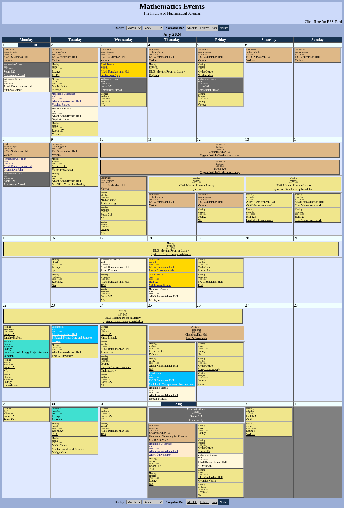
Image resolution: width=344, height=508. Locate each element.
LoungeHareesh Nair (11, 383)
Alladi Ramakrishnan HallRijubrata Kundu (18, 88)
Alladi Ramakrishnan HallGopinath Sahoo (66, 117)
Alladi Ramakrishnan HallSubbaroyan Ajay (115, 73)
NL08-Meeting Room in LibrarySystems (196, 187)
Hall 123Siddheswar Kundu (160, 283)
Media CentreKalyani (156, 352)
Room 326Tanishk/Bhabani (13, 336)
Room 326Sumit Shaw (10, 417)
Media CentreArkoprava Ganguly (209, 367)
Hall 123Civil (251, 417)
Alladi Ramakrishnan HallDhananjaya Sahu (18, 167)
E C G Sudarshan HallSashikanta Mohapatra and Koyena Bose (171, 382)
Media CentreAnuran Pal (205, 268)
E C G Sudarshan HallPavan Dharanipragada (161, 268)
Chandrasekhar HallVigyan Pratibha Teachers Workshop (220, 153)
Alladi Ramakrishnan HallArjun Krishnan (115, 268)
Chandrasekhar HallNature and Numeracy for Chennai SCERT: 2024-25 (168, 436)
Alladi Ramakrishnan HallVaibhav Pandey (66, 102)
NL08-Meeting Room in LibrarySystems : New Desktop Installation (293, 187)
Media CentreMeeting (59, 88)
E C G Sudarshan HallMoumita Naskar (210, 478)
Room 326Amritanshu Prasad (14, 73)
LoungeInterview (57, 417)
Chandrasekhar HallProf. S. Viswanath (196, 336)
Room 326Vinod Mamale (109, 336)
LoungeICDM (56, 73)
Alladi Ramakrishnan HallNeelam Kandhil (163, 397)
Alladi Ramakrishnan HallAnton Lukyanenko (163, 453)
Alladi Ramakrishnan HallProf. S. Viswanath (66, 354)
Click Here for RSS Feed (323, 22)
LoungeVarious (202, 102)
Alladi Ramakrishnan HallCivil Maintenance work (260, 203)
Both (214, 27)
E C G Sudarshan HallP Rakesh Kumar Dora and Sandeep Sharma (72, 338)
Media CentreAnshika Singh (109, 201)
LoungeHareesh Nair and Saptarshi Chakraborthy (116, 367)
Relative (204, 27)
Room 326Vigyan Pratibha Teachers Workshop (220, 170)
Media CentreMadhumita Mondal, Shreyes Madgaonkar (68, 449)
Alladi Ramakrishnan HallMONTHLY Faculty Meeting (68, 182)
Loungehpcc (56, 268)
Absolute (192, 27)
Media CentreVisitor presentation (62, 167)
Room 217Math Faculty (196, 418)
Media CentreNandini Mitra (205, 73)
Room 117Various (58, 132)
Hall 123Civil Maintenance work (259, 218)
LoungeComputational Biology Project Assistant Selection (26, 352)
